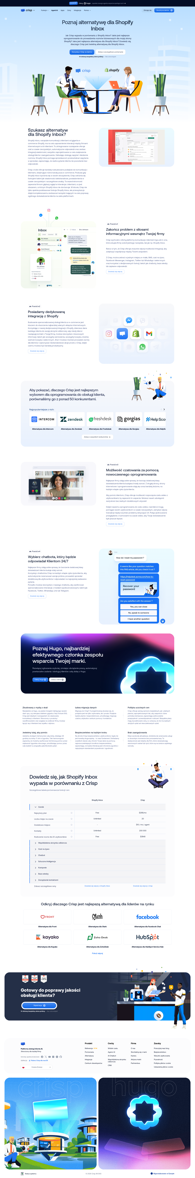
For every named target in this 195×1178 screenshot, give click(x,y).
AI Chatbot (112, 1056)
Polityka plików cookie (162, 1063)
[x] (46, 1057)
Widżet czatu (113, 1048)
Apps (62, 10)
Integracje (77, 10)
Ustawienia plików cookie (163, 1067)
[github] (61, 1057)
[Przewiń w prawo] (164, 409)
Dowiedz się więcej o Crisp (142, 886)
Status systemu (30, 1174)
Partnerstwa (135, 1063)
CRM (110, 1065)
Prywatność (158, 1059)
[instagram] (53, 1057)
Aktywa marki (136, 1059)
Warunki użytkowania (162, 1056)
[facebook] (42, 1057)
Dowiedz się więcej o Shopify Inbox (97, 886)
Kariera (133, 1056)
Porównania (89, 1052)
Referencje (90, 1048)
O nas (133, 1048)
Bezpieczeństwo (160, 1052)
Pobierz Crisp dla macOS (39, 1060)
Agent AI (54, 10)
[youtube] (49, 1057)
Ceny (69, 10)
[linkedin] (57, 1057)
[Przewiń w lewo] (161, 409)
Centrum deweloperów (93, 1063)
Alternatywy (89, 1056)
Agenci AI (111, 1052)
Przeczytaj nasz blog (161, 1048)
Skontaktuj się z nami (139, 1052)
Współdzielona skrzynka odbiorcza (117, 1061)
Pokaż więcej (97, 953)
